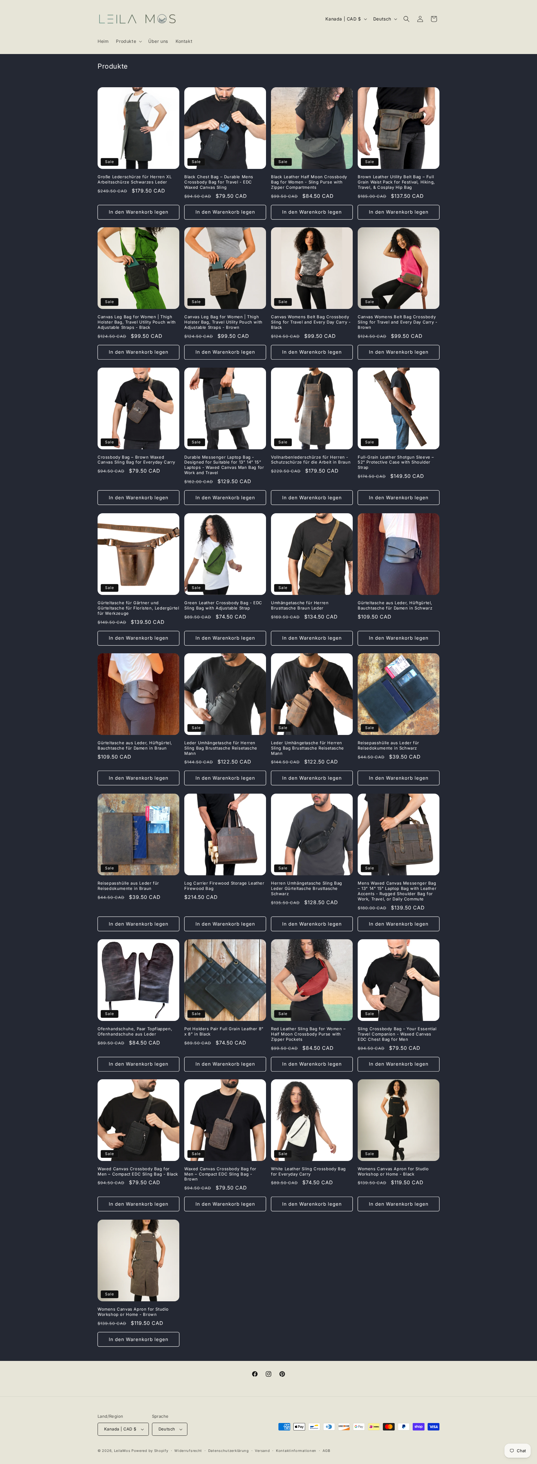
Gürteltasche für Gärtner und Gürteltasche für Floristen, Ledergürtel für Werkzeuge (138, 608)
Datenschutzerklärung (228, 1450)
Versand (262, 1450)
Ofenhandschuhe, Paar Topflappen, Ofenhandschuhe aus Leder (135, 1031)
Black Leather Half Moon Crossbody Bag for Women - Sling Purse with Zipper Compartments (309, 182)
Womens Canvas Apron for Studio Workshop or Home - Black (393, 1171)
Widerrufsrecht (188, 1450)
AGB (326, 1450)
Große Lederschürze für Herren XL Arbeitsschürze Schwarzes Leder (135, 179)
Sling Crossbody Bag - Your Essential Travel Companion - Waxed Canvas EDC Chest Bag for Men (397, 1034)
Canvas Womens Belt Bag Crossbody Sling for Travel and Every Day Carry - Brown (398, 322)
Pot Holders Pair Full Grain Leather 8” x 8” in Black (224, 1031)
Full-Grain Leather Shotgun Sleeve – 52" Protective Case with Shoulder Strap (396, 462)
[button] (128, 41)
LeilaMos (122, 1451)
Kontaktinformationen (296, 1450)
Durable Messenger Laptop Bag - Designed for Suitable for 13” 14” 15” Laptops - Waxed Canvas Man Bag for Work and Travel (224, 465)
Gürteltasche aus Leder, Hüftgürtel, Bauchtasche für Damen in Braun (135, 745)
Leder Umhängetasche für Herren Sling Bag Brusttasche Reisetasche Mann (220, 748)
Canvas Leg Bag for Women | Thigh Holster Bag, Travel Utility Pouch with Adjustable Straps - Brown (223, 322)
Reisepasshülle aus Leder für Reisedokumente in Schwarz (388, 745)
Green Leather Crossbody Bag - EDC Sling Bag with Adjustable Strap (223, 605)
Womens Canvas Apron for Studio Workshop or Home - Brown (133, 1312)
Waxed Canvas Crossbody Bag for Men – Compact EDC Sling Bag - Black (138, 1171)
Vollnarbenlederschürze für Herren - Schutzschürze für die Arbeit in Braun (311, 460)
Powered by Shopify (149, 1451)
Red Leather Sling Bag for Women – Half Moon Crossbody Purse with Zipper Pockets (308, 1034)
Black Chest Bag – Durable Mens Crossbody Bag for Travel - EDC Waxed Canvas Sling (218, 182)
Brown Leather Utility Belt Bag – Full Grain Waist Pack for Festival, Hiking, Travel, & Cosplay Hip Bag (396, 182)
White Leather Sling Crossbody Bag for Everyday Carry (308, 1171)
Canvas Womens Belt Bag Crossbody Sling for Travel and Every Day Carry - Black (311, 322)
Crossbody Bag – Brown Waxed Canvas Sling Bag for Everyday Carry (136, 460)
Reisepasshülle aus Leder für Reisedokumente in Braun (128, 886)
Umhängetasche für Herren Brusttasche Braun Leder (299, 605)
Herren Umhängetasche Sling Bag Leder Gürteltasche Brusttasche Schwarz (306, 888)
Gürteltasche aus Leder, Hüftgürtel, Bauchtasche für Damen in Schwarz (395, 605)
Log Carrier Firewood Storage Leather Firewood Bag (224, 886)
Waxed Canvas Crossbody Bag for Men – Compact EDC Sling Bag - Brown (220, 1174)
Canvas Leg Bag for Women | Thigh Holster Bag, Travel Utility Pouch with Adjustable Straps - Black (137, 322)
